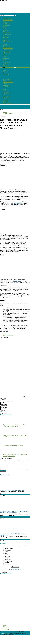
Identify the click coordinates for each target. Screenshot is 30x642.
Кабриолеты (8, 559)
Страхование (6, 25)
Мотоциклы (6, 37)
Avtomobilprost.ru (4, 633)
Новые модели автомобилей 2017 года (13, 445)
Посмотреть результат (15, 569)
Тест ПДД (5, 71)
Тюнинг (5, 27)
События (5, 38)
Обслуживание (7, 32)
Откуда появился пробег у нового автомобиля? (12, 490)
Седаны (7, 551)
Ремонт (5, 29)
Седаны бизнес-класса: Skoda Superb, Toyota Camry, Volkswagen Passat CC (14, 425)
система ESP (23, 249)
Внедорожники (9, 548)
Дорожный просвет (17, 203)
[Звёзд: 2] (11, 356)
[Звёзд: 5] (11, 391)
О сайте (5, 70)
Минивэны (8, 557)
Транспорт (6, 40)
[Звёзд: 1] (11, 344)
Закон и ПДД (6, 23)
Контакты (5, 72)
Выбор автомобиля (8, 20)
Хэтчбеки (7, 556)
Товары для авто (7, 41)
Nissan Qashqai (17, 281)
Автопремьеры (7, 18)
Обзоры (5, 22)
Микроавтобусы (9, 561)
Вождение (5, 36)
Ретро (4, 33)
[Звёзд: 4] (11, 379)
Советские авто (7, 34)
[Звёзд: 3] (11, 368)
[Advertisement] (11, 598)
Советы (5, 26)
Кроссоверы (8, 550)
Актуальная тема (7, 19)
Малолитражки (9, 564)
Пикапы (7, 554)
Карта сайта (6, 74)
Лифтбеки (7, 562)
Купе (6, 553)
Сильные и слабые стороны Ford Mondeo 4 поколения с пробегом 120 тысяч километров (14, 512)
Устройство (6, 30)
